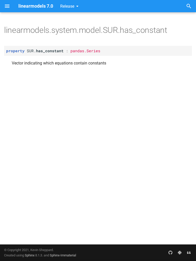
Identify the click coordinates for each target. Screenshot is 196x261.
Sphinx (29, 255)
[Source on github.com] (170, 253)
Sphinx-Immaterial (63, 255)
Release (67, 6)
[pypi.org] (180, 253)
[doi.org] (189, 253)
